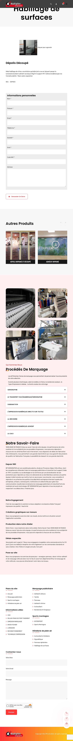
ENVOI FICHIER (12, 625)
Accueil (10, 594)
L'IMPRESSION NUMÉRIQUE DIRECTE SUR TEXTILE (25, 412)
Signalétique (38, 639)
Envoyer (11, 712)
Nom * (9, 99)
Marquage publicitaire (15, 597)
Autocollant (38, 606)
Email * (9, 118)
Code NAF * (11, 157)
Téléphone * (11, 128)
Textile (36, 597)
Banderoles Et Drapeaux (42, 610)
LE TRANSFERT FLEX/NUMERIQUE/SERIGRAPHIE (25, 397)
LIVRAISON (11, 628)
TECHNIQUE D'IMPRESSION (16, 634)
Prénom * (10, 108)
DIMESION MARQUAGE (15, 621)
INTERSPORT (38, 621)
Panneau (37, 600)
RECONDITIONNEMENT (15, 631)
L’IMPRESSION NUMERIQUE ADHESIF (21, 426)
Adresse (10, 167)
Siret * (9, 147)
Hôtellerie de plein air (15, 603)
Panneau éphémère (40, 642)
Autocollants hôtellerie (42, 636)
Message (9, 679)
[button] (61, 223)
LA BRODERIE (12, 419)
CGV (9, 615)
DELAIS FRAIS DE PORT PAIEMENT (19, 618)
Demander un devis (18, 196)
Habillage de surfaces (41, 646)
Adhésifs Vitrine (39, 603)
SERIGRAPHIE (12, 390)
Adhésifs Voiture (39, 594)
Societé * (10, 138)
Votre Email (9, 668)
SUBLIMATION (13, 404)
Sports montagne (13, 600)
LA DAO (11, 433)
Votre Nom (9, 657)
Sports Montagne (40, 624)
